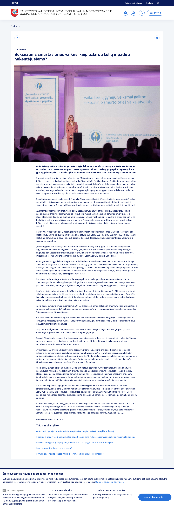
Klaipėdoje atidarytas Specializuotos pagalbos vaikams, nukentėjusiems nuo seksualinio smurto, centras (85, 437)
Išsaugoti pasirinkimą (155, 497)
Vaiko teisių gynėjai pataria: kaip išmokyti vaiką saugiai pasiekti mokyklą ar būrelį (75, 431)
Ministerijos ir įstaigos (133, 3)
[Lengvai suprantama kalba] (125, 13)
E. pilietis (149, 3)
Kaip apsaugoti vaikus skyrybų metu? (54, 448)
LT (158, 3)
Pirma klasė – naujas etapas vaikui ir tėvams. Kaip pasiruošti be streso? (70, 454)
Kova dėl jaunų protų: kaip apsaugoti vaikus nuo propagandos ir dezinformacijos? (74, 442)
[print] (157, 37)
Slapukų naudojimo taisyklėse (109, 482)
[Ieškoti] (142, 13)
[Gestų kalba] (133, 13)
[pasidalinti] (16, 37)
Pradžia (14, 26)
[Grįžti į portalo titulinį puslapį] (14, 3)
